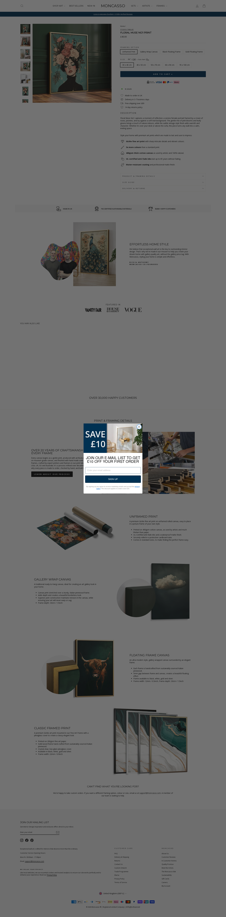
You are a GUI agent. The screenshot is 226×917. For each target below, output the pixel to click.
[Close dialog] (139, 427)
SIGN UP (113, 479)
